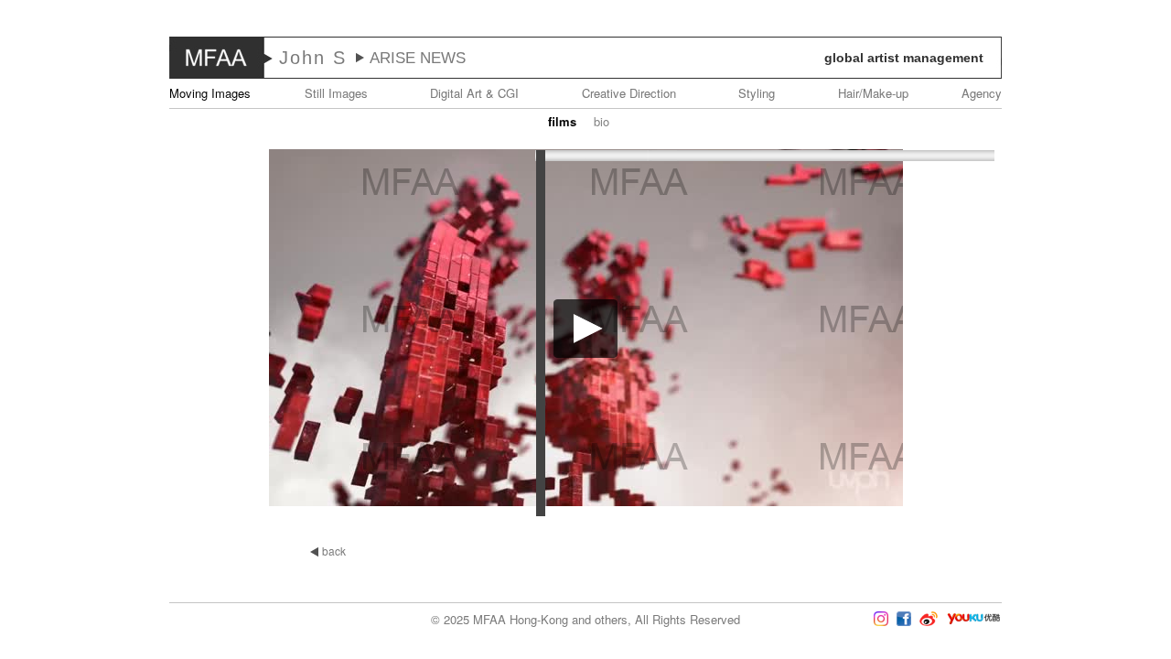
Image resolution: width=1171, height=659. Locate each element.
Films (562, 121)
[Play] (585, 347)
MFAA (216, 58)
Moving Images (210, 93)
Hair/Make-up (873, 93)
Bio (601, 121)
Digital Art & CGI (474, 93)
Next (1117, 329)
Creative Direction (629, 93)
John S (313, 58)
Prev (54, 329)
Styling (756, 93)
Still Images (336, 93)
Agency (982, 93)
